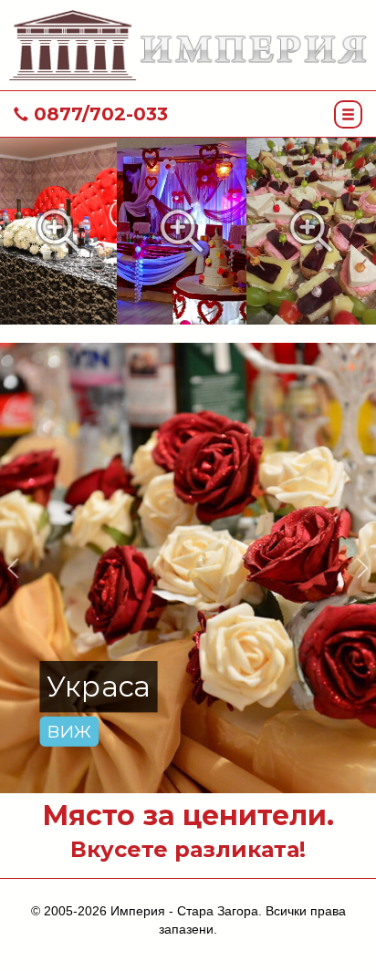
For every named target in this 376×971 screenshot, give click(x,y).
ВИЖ (69, 730)
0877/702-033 (98, 114)
